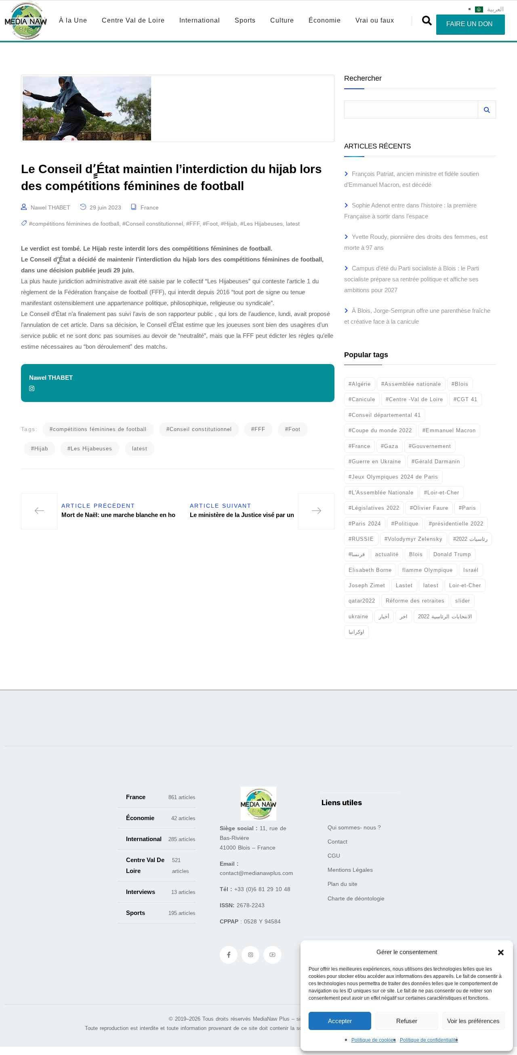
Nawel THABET (50, 207)
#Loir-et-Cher (441, 493)
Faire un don (469, 24)
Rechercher (363, 78)
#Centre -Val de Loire (414, 399)
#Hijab (229, 223)
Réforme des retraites (415, 601)
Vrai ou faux (374, 20)
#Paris (467, 508)
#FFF (193, 223)
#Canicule (362, 399)
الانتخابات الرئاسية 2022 (445, 616)
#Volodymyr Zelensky (414, 539)
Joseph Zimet (367, 585)
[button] (501, 952)
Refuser (406, 1020)
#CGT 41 (465, 399)
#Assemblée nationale (411, 384)
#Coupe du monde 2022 (380, 430)
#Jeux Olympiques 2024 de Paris (393, 477)
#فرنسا (357, 554)
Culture (282, 20)
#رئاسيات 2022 (470, 539)
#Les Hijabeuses (261, 223)
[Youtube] (272, 955)
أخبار (384, 616)
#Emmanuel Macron (449, 430)
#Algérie (360, 384)
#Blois (460, 384)
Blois (416, 554)
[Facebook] (228, 955)
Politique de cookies (373, 1040)
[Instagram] (250, 955)
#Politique (404, 524)
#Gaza (389, 446)
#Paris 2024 (365, 524)
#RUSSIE (361, 539)
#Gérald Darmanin (436, 461)
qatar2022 (362, 601)
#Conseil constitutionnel (152, 223)
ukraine (358, 616)
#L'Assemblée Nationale (381, 493)
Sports (245, 20)
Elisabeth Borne (370, 570)
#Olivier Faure (429, 508)
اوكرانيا (356, 632)
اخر (404, 616)
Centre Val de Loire (133, 20)
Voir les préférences (473, 1020)
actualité (387, 554)
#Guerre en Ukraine (375, 461)
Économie (325, 20)
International (199, 20)
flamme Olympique (427, 570)
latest (293, 223)
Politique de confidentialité (429, 1040)
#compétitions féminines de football (74, 223)
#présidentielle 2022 (456, 524)
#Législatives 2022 (374, 508)
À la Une (73, 20)
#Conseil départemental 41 (385, 415)
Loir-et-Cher (465, 585)
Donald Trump (452, 554)
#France (359, 446)
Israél (471, 570)
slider (462, 601)
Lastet (404, 585)
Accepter (340, 1020)
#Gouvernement (430, 446)
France (150, 207)
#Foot (210, 223)
